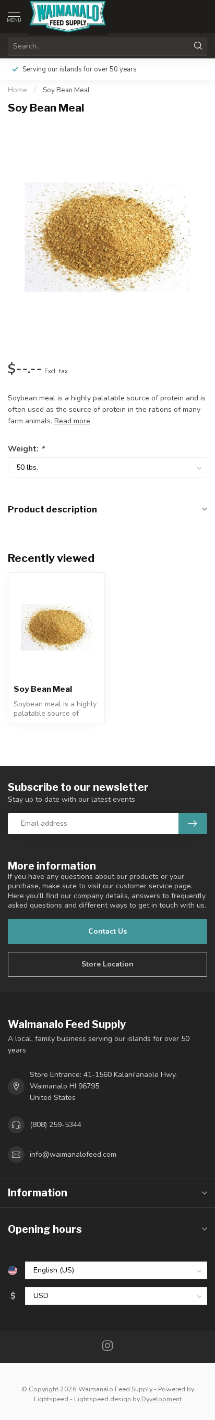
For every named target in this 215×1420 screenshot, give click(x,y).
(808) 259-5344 (55, 1125)
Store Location (107, 964)
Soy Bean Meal (66, 90)
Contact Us (107, 931)
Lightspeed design (102, 1398)
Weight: (26, 448)
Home (17, 90)
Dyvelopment (161, 1398)
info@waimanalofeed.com (73, 1154)
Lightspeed (51, 1398)
